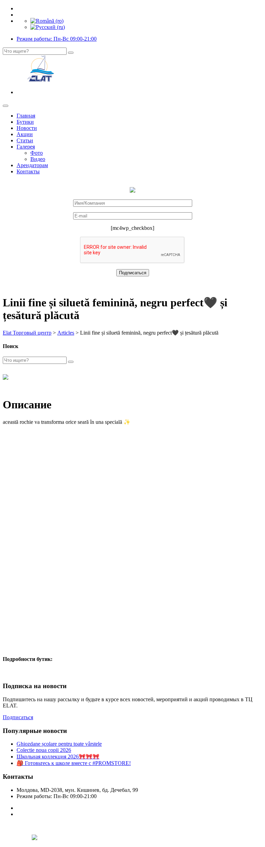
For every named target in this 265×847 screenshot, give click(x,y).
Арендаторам (32, 165)
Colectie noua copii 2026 (44, 750)
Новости (27, 128)
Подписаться (18, 717)
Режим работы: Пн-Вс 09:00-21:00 (57, 39)
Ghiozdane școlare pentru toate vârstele (59, 744)
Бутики (25, 122)
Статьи (25, 140)
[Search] (70, 53)
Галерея (26, 147)
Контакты (28, 171)
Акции (25, 134)
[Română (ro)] (46, 21)
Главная (26, 116)
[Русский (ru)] (47, 27)
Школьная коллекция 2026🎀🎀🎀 (58, 756)
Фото (36, 153)
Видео (37, 159)
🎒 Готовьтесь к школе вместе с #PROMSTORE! (74, 763)
